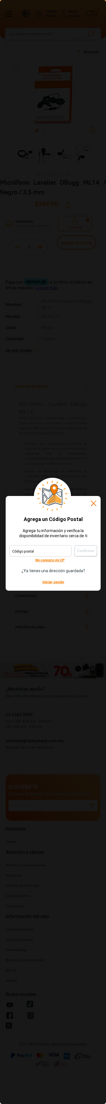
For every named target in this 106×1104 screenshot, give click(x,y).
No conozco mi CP (49, 560)
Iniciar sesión (53, 582)
